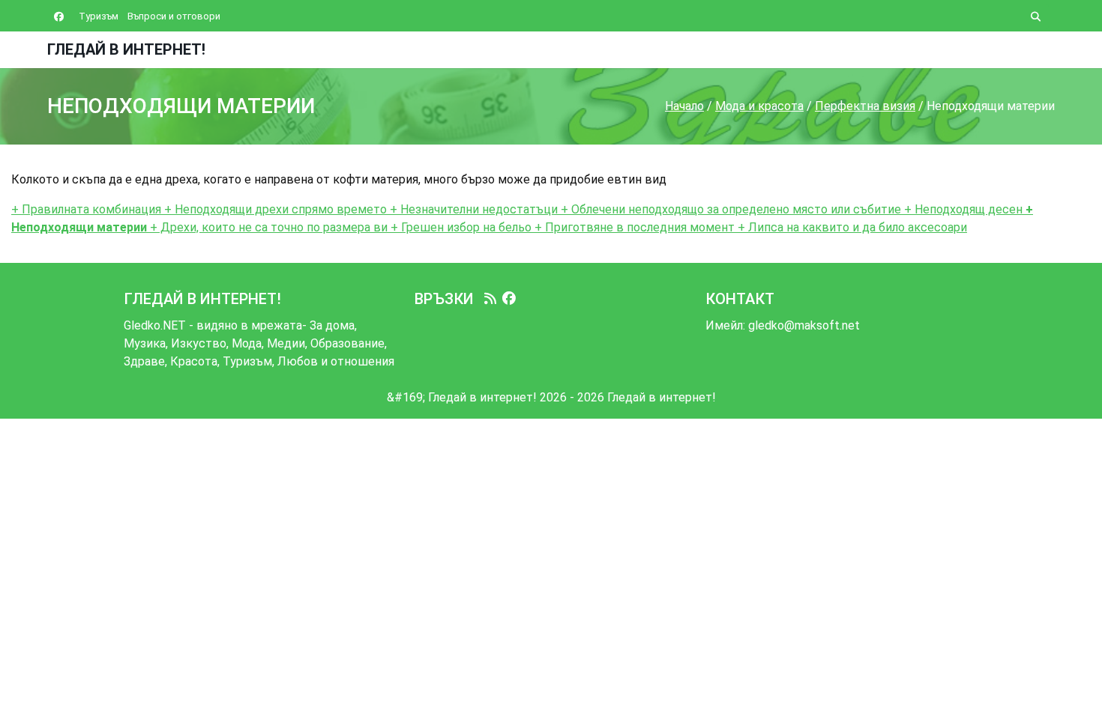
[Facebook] (509, 299)
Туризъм (98, 16)
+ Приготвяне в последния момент (633, 227)
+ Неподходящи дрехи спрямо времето (274, 209)
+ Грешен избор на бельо (460, 227)
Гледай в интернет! (126, 49)
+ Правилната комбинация (86, 209)
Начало (684, 106)
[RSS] (490, 299)
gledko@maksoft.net (804, 325)
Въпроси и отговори (173, 16)
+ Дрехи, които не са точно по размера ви (267, 227)
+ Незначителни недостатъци (472, 209)
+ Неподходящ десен (962, 209)
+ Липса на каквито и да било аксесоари (851, 227)
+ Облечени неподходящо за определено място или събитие (729, 209)
